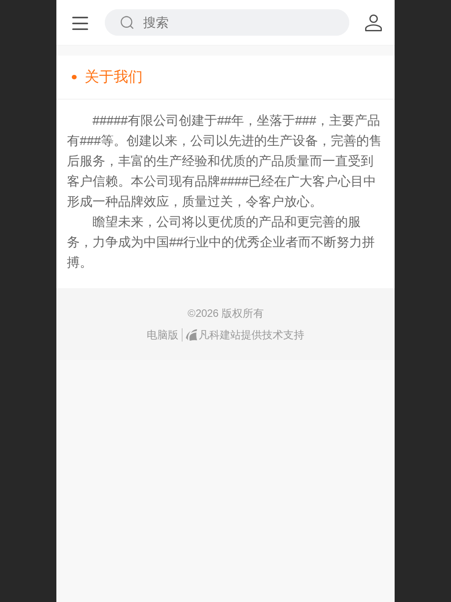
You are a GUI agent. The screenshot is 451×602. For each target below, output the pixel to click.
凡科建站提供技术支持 (251, 335)
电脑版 (162, 335)
